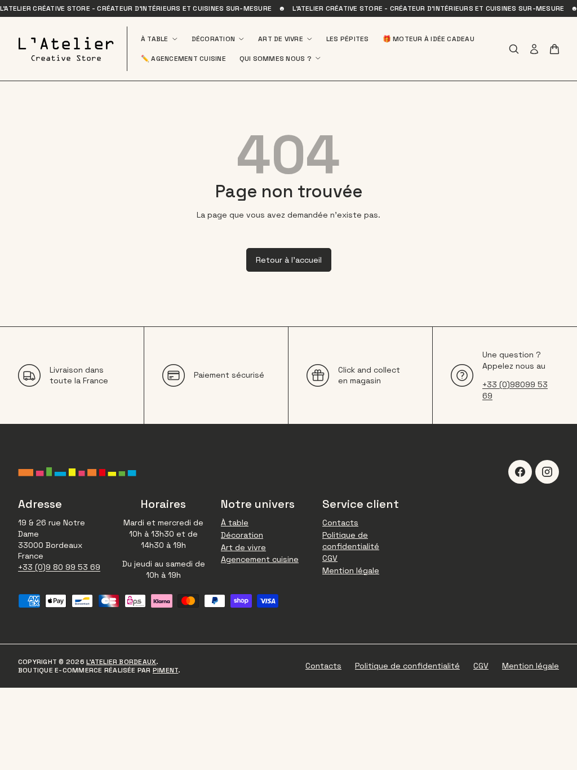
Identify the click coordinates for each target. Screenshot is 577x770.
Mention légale (350, 570)
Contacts (340, 522)
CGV (330, 558)
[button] (554, 49)
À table (234, 522)
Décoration (242, 535)
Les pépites (347, 38)
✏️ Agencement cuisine (183, 58)
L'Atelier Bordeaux (121, 661)
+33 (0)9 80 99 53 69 (59, 567)
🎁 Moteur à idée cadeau (428, 38)
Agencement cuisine (260, 559)
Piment (165, 670)
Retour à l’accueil (289, 260)
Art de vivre (243, 547)
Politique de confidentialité (350, 540)
